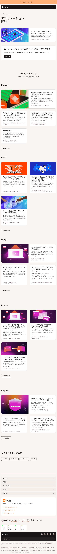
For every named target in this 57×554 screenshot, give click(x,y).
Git (33, 459)
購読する (7, 56)
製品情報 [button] (5, 478)
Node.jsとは (7, 131)
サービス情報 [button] (6, 486)
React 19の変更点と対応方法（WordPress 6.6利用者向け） (14, 178)
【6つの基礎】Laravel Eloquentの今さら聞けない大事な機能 (14, 358)
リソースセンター (7, 14)
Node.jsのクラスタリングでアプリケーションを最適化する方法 (42, 114)
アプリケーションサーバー (9, 507)
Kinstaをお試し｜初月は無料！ (27, 2)
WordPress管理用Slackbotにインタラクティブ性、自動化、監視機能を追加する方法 (42, 94)
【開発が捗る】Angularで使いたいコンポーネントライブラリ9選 (14, 419)
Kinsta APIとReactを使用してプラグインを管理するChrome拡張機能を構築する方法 (43, 179)
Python (14, 459)
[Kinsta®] (5, 7)
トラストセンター (5, 522)
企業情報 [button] (5, 493)
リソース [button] (5, 489)
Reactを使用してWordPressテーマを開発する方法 (13, 212)
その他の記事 (6, 148)
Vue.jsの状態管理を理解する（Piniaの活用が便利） (42, 248)
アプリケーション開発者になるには (41, 31)
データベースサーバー (8, 510)
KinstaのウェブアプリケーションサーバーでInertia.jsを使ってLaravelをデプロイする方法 (14, 327)
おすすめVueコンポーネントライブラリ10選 (14, 268)
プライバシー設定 (25, 522)
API (5, 459)
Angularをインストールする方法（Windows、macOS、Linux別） (42, 399)
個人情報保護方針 (15, 522)
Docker (24, 459)
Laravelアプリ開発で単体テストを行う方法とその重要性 (42, 326)
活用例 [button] (4, 482)
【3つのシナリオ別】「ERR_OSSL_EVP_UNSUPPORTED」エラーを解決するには (43, 269)
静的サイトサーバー (7, 513)
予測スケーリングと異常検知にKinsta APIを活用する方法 (14, 114)
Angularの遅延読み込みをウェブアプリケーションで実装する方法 (43, 419)
